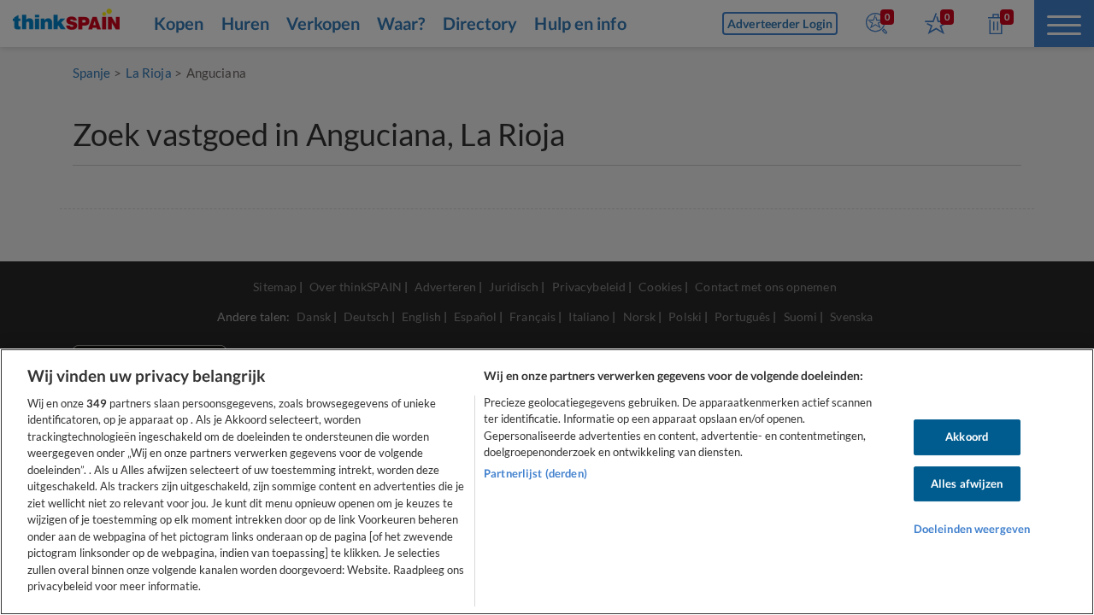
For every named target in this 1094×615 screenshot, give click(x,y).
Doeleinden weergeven (972, 529)
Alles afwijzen (967, 483)
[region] (547, 481)
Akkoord (966, 436)
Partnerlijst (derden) (535, 473)
